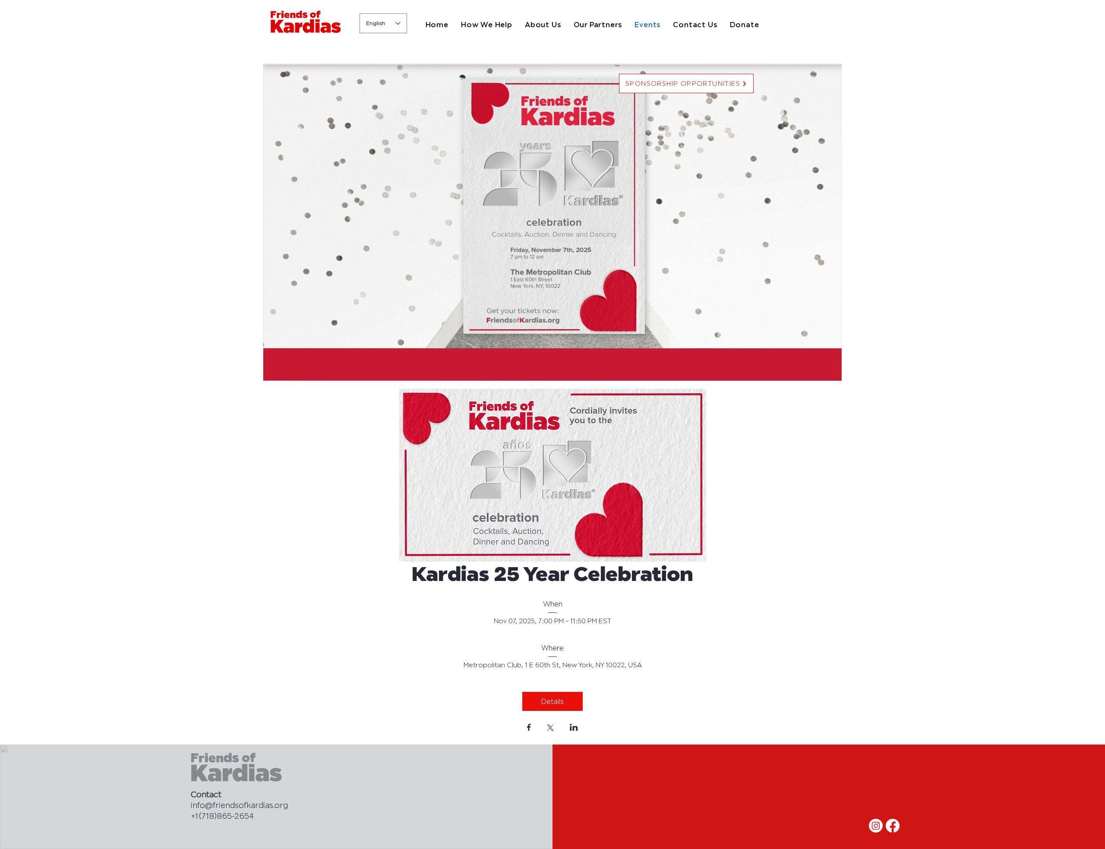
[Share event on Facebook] (529, 728)
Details (552, 701)
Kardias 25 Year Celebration (552, 573)
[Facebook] (893, 826)
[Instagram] (876, 826)
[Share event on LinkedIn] (574, 728)
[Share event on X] (550, 728)
